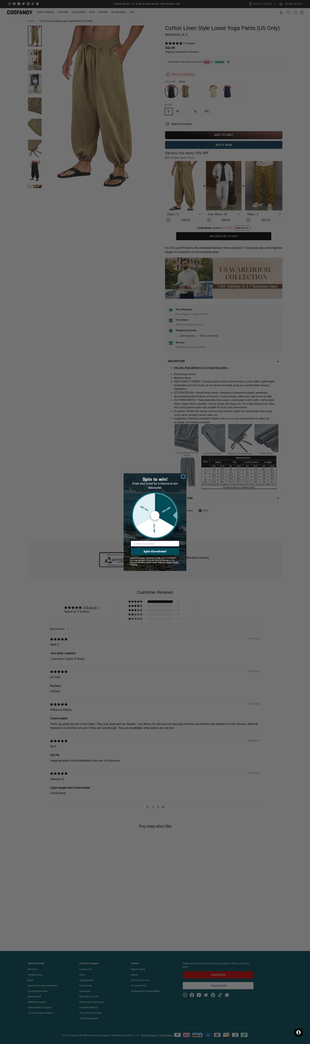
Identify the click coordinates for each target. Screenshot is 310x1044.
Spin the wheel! (155, 551)
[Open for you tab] (298, 1032)
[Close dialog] (183, 476)
